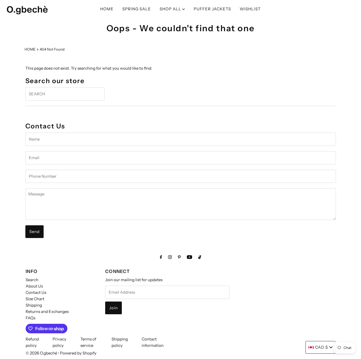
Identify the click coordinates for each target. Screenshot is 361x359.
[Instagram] (170, 257)
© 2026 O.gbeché (41, 353)
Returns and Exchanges (47, 311)
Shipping (34, 305)
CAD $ (321, 347)
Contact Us (36, 292)
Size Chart (35, 298)
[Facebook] (161, 257)
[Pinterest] (179, 257)
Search (32, 279)
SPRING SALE (136, 8)
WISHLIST (250, 8)
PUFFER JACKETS (212, 8)
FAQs (30, 317)
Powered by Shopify (78, 353)
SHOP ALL (171, 8)
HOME (107, 8)
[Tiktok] (199, 257)
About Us (34, 286)
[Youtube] (189, 257)
